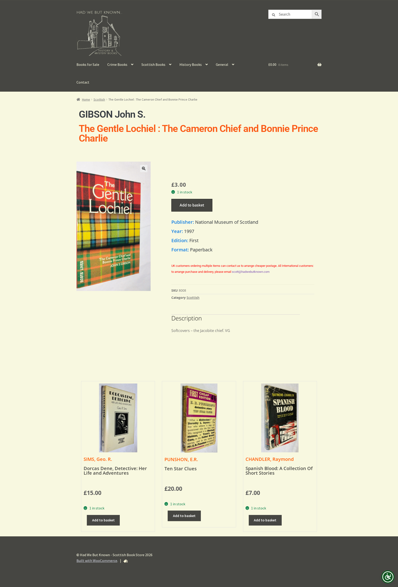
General (222, 64)
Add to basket (192, 205)
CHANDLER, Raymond (270, 459)
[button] (143, 168)
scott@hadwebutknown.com (250, 271)
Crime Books (117, 64)
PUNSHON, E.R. (181, 459)
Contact (82, 82)
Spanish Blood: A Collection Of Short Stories (279, 470)
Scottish (99, 99)
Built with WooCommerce (96, 560)
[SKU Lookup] (125, 561)
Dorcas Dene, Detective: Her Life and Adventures (115, 470)
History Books (190, 64)
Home (86, 99)
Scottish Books (153, 64)
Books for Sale (87, 64)
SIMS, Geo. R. (98, 459)
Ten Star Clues (180, 468)
